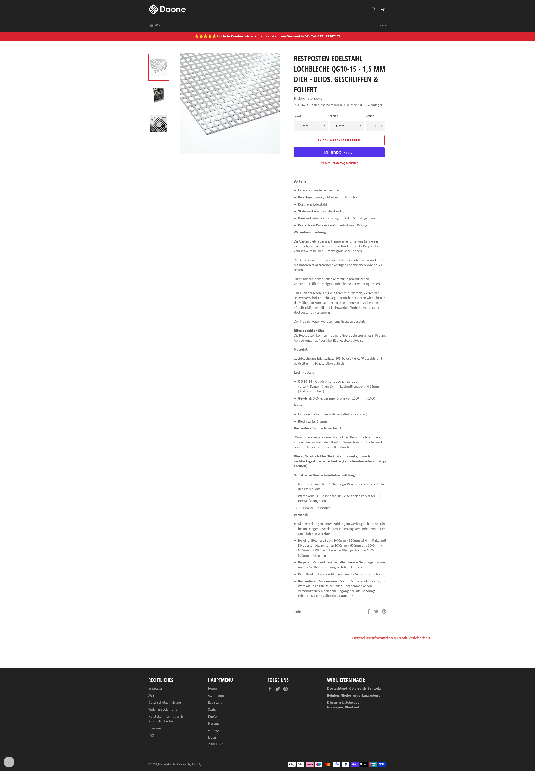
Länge (297, 116)
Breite (334, 116)
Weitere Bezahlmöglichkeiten (339, 163)
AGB (151, 695)
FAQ (151, 735)
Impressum (156, 688)
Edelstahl (215, 702)
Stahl (212, 709)
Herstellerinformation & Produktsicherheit (391, 637)
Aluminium (216, 695)
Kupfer (213, 716)
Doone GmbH (166, 764)
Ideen (212, 737)
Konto (383, 25)
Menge (370, 116)
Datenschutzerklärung (164, 702)
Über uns (154, 728)
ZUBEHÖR (215, 744)
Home (212, 688)
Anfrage (213, 730)
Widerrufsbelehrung (162, 709)
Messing (214, 723)
